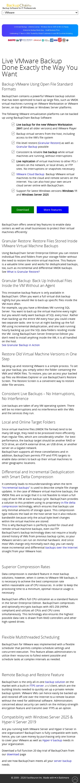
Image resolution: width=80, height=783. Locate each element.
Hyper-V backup (52, 740)
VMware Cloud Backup (30, 174)
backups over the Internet (61, 547)
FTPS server (37, 685)
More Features (53, 209)
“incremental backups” (16, 487)
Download (23, 209)
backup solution (55, 682)
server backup (63, 761)
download (12, 754)
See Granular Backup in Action (21, 345)
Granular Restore (49, 143)
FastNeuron (32, 777)
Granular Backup (26, 146)
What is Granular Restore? (23, 271)
